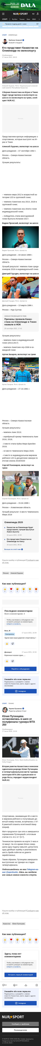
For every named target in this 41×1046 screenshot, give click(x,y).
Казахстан (6, 924)
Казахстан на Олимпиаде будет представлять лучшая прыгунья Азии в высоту (20, 529)
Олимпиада (12, 35)
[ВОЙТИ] (38, 14)
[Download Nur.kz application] (20, 5)
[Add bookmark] (37, 985)
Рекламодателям (20, 1030)
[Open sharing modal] (26, 985)
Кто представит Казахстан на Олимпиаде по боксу (19, 540)
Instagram (22, 691)
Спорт (4, 19)
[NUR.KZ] (20, 14)
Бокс (28, 19)
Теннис (22, 19)
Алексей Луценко (17, 573)
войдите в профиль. (14, 624)
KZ (33, 14)
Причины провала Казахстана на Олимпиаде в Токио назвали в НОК (20, 322)
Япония (6, 573)
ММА (34, 19)
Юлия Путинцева (18, 924)
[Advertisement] (20, 118)
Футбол (14, 19)
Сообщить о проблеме (20, 1024)
